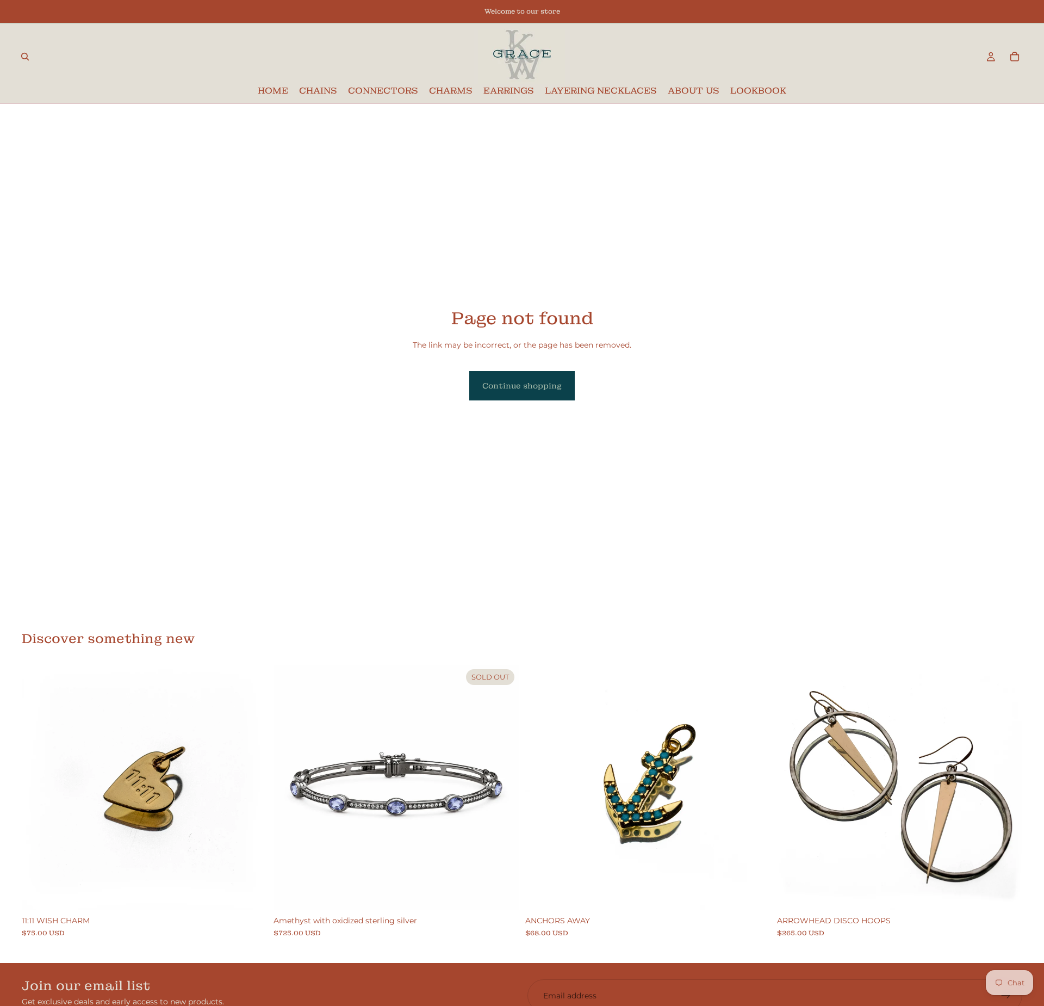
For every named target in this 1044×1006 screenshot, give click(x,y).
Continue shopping (522, 386)
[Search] (25, 57)
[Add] (250, 894)
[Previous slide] (793, 788)
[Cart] (1015, 57)
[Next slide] (1006, 788)
